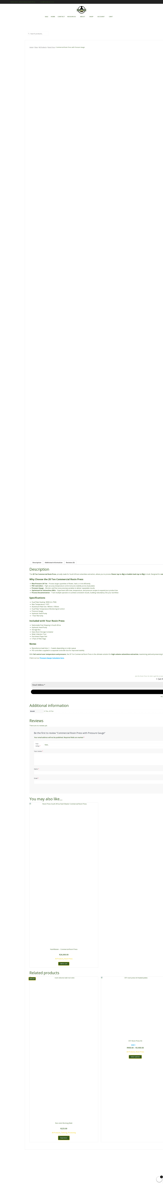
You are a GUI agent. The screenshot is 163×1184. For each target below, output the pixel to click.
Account (101, 16)
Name (36, 769)
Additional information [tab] (53, 563)
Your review (38, 751)
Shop (91, 16)
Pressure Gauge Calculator (50, 658)
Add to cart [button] (63, 963)
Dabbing (64, 1133)
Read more (63, 1138)
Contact (61, 16)
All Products (43, 47)
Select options (135, 1057)
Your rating (37, 745)
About (82, 16)
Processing (72, 1133)
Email (36, 778)
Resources (71, 16)
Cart (111, 16)
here (62, 658)
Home (53, 16)
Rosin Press (51, 47)
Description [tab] (37, 563)
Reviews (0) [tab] (70, 563)
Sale (46, 16)
